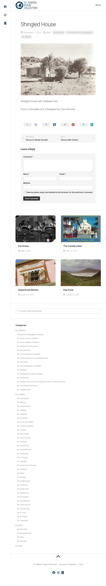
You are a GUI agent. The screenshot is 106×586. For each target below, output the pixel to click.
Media (20, 525)
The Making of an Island (28, 386)
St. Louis (23, 513)
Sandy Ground (25, 505)
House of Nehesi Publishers (30, 342)
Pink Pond (68, 290)
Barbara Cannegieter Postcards (32, 334)
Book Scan (59, 32)
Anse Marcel (24, 398)
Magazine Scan (25, 533)
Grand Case (24, 446)
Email (63, 174)
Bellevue (23, 402)
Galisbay (23, 442)
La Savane (24, 457)
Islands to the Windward (29, 346)
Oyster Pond (24, 489)
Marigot (23, 477)
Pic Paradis (24, 497)
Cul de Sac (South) (26, 422)
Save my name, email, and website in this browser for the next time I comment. (59, 192)
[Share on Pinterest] (67, 125)
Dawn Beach (24, 434)
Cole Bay (23, 410)
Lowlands (23, 469)
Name (26, 174)
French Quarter (25, 438)
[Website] (5, 23)
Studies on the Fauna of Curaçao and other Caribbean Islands (42, 382)
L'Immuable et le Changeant (79, 32)
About (98, 5)
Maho (22, 473)
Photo (22, 537)
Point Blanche (25, 501)
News (20, 546)
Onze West (24, 362)
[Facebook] (5, 6)
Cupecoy (23, 430)
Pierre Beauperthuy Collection (30, 366)
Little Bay (23, 461)
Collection (22, 330)
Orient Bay (23, 485)
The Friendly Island (72, 246)
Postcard (23, 541)
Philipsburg (24, 493)
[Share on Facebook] (49, 125)
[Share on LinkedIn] (86, 125)
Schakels (23, 370)
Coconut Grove (25, 406)
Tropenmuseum (25, 390)
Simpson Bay (24, 509)
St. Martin (26, 37)
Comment (28, 157)
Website (26, 183)
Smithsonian (24, 378)
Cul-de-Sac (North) (26, 426)
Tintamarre (24, 520)
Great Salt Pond (25, 450)
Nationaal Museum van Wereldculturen (34, 358)
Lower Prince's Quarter (28, 465)
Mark (48, 32)
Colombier (23, 414)
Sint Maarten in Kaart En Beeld (31, 374)
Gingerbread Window (28, 290)
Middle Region (25, 481)
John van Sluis (25, 350)
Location (21, 394)
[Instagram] (5, 15)
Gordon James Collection (29, 338)
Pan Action (23, 246)
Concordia (23, 418)
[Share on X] (30, 125)
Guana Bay (24, 454)
